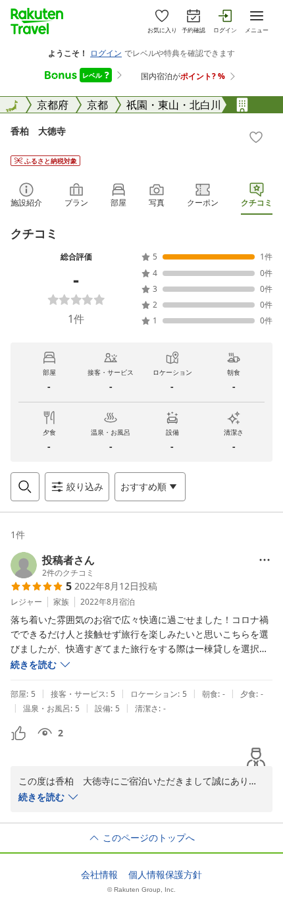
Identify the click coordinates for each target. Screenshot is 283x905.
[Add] (256, 137)
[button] (53, 565)
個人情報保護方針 (165, 874)
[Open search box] (25, 486)
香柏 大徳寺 (38, 130)
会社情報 (99, 874)
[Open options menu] (264, 560)
